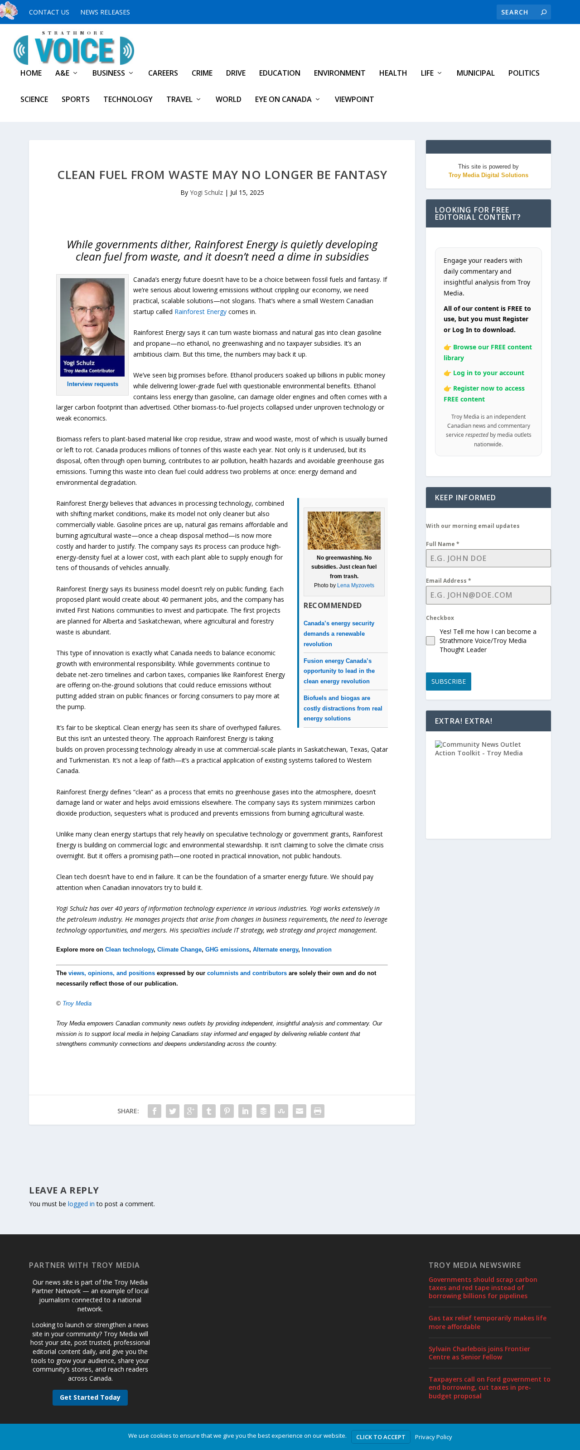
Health (393, 73)
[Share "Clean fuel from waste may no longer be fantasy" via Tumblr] (209, 1111)
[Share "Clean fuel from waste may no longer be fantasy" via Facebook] (154, 1111)
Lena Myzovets (355, 585)
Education (279, 73)
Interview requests (92, 384)
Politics (524, 73)
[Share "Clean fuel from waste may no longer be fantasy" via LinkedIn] (245, 1111)
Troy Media (77, 1003)
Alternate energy (275, 949)
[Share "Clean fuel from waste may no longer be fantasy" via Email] (299, 1111)
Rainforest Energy (200, 311)
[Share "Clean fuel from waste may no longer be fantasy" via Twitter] (173, 1111)
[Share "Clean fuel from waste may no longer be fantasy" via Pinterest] (227, 1111)
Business (108, 73)
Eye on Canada (283, 100)
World (229, 100)
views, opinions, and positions (111, 973)
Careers (163, 73)
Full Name (442, 544)
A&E (62, 73)
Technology (128, 100)
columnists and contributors (247, 973)
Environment (340, 73)
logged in (81, 1203)
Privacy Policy (433, 1437)
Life (427, 73)
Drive (236, 73)
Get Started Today (90, 1397)
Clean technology (129, 949)
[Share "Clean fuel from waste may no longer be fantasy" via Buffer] (263, 1111)
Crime (202, 73)
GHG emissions (227, 949)
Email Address (448, 581)
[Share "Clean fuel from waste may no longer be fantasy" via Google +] (191, 1111)
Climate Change (179, 949)
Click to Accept (381, 1437)
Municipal (476, 73)
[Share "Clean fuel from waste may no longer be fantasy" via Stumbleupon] (281, 1111)
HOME (31, 73)
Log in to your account (488, 372)
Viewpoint (354, 100)
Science (34, 100)
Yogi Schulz (206, 192)
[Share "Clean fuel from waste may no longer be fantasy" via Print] (318, 1111)
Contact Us (49, 12)
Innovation (317, 949)
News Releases (105, 12)
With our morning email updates (473, 526)
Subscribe (448, 681)
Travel (179, 100)
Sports (76, 100)
